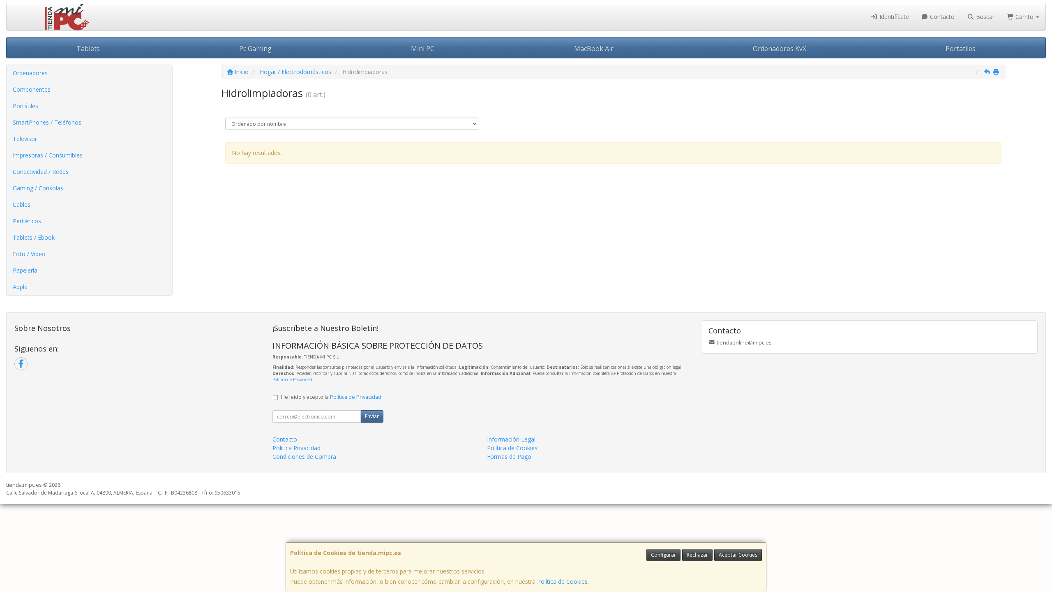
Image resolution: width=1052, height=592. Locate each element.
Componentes (32, 89)
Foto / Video (29, 254)
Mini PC (422, 48)
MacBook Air (594, 48)
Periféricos (27, 221)
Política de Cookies (562, 581)
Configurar (663, 554)
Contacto (941, 17)
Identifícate (893, 17)
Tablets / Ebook (34, 237)
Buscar (984, 17)
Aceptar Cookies (738, 554)
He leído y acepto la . (332, 396)
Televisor (25, 139)
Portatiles (961, 48)
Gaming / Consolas (38, 188)
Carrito (1024, 17)
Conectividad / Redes (41, 172)
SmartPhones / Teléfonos (47, 122)
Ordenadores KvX (779, 48)
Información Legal (511, 439)
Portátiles (25, 106)
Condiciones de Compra (304, 456)
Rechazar (697, 554)
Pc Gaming (255, 48)
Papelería (25, 270)
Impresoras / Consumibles (48, 155)
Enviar (372, 416)
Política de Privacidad (292, 379)
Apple (20, 287)
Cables (21, 204)
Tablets (88, 48)
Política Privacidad (296, 448)
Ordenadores (30, 73)
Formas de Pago (509, 456)
